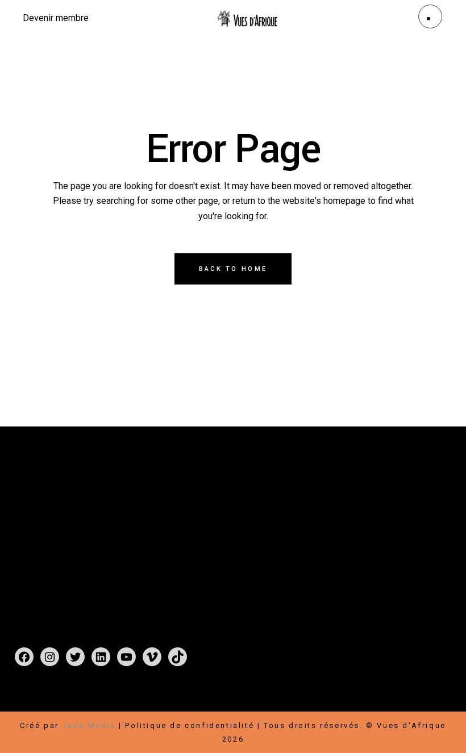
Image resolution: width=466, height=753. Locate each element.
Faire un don (346, 503)
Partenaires (389, 517)
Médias (228, 544)
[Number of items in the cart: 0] (27, 698)
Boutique (233, 503)
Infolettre (391, 530)
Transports (342, 558)
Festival (184, 503)
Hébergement (404, 544)
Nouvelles (241, 530)
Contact (184, 544)
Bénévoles (340, 544)
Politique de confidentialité (189, 725)
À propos (187, 530)
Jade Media (89, 725)
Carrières (338, 530)
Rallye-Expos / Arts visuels (229, 517)
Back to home (233, 269)
